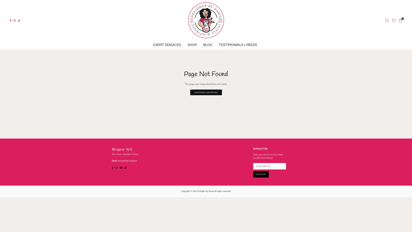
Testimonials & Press (238, 45)
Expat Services (167, 45)
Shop (192, 45)
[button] (400, 20)
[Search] (387, 20)
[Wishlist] (393, 20)
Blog (207, 45)
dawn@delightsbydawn (127, 161)
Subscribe (261, 174)
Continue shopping (206, 92)
